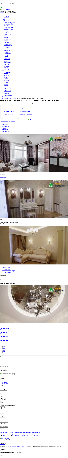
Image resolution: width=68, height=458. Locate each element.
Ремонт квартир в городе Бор (4, 325)
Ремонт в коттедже (35, 436)
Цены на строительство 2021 (7, 53)
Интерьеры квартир (6, 93)
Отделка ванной (6, 78)
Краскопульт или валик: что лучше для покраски (8, 270)
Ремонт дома (5, 83)
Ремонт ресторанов (6, 36)
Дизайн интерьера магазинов (7, 94)
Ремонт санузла (6, 38)
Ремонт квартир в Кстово (4, 332)
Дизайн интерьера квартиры (7, 90)
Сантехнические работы (7, 47)
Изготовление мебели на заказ (6, 125)
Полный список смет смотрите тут (35, 119)
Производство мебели (6, 61)
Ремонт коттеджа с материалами (25, 111)
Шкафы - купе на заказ (7, 69)
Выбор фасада (5, 30)
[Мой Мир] (64, 2)
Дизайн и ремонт (6, 92)
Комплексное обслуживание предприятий (9, 22)
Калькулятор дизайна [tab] (5, 383)
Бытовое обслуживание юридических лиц (9, 23)
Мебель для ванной (6, 66)
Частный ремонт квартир (7, 79)
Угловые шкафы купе (6, 64)
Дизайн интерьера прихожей (7, 88)
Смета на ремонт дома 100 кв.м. (9, 111)
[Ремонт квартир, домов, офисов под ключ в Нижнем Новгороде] (4, 438)
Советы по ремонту (38, 432)
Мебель (3, 60)
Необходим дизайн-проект (4, 398)
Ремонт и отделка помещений (8, 81)
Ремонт (3, 70)
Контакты (3, 96)
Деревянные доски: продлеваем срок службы (8, 271)
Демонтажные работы (15, 436)
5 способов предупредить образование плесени (8, 273)
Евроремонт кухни (6, 32)
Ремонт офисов (6, 71)
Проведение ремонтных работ (25, 436)
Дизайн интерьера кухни (7, 87)
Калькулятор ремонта (3, 177)
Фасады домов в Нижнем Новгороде (8, 27)
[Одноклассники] (63, 2)
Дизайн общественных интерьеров (8, 95)
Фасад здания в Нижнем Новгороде (8, 29)
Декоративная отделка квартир (25, 435)
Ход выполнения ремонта (7, 58)
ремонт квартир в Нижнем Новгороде (13, 446)
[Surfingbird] (66, 2)
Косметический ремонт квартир (8, 44)
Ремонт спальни (6, 40)
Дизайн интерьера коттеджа (7, 91)
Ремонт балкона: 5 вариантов (6, 267)
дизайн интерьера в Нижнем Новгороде (23, 446)
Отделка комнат (6, 82)
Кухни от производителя (5, 130)
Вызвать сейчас (2, 223)
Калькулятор (2, 378)
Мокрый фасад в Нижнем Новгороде (9, 24)
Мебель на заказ (6, 67)
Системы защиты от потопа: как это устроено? (8, 268)
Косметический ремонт (36, 435)
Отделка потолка (6, 85)
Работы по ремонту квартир (24, 434)
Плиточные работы (6, 37)
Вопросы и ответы (6, 17)
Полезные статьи (17, 432)
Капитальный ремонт (6, 42)
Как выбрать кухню (4, 434)
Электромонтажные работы (7, 39)
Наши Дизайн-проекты (12, 121)
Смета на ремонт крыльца (8, 108)
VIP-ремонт (3, 435)
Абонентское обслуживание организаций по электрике (11, 21)
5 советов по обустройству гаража (6, 272)
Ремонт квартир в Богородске (4, 328)
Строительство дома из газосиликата (26, 114)
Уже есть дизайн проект (4, 399)
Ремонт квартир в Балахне (4, 336)
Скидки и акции (8, 9)
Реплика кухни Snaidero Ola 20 (6, 126)
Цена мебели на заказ (6, 52)
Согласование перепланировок (8, 45)
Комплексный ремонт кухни (7, 34)
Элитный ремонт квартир (7, 72)
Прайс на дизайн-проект (7, 50)
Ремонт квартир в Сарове (4, 340)
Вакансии (5, 18)
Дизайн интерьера (6, 89)
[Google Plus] (65, 2)
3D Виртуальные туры (7, 59)
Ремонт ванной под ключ (7, 76)
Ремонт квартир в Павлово (4, 329)
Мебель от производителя (7, 62)
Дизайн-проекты (6, 56)
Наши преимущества (6, 16)
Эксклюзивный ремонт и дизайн (8, 55)
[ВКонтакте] (61, 2)
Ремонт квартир (6, 73)
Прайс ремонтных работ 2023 (8, 49)
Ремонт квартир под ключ (3, 98)
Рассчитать (2, 413)
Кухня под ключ (6, 68)
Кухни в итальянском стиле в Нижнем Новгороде (10, 26)
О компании (9, 98)
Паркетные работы (6, 31)
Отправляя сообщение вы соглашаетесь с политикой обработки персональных (7, 405)
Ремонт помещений (6, 77)
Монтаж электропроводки (7, 46)
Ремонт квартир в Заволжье (4, 337)
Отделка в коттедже (6, 84)
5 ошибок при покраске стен (6, 269)
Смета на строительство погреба (9, 114)
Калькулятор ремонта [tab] (5, 382)
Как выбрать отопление (7, 20)
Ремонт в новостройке (5, 124)
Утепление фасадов (6, 25)
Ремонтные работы (6, 80)
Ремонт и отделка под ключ (5, 131)
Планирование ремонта (28, 432)
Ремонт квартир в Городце (4, 333)
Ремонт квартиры (6, 43)
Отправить (2, 455)
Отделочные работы (6, 74)
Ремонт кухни (5, 41)
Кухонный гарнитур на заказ (7, 63)
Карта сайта (63, 446)
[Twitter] (62, 2)
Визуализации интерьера (7, 57)
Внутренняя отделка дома (7, 75)
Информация (3, 19)
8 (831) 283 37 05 (2, 12)
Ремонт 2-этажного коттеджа (24, 108)
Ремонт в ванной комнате (7, 35)
